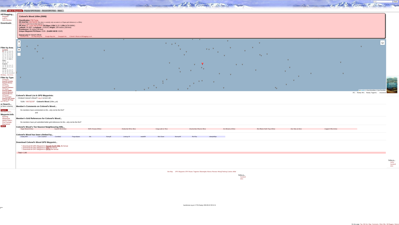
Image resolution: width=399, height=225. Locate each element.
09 (10, 53)
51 (10, 71)
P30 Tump (34, 20)
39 (5, 67)
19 (10, 56)
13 (7, 54)
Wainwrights (203, 171)
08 (7, 53)
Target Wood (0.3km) (27, 129)
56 (10, 73)
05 (12, 51)
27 (5, 59)
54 (5, 73)
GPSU (2, 33)
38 (3, 67)
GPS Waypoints (180, 171)
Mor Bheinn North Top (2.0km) (266, 129)
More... (60, 11)
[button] (202, 63)
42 (12, 67)
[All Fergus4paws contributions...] (71, 136)
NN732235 (33, 22)
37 (12, 65)
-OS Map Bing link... (37, 36)
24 (10, 57)
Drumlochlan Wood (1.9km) (197, 129)
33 (3, 65)
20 (12, 56)
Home (3, 11)
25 (12, 57)
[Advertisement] (200, 188)
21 (3, 57)
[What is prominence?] (44, 29)
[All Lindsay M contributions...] (122, 136)
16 (3, 56)
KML (2, 37)
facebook (393, 164)
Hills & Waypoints (15, 11)
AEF (2, 40)
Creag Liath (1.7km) (161, 129)
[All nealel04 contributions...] (140, 136)
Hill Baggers (390, 224)
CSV (2, 44)
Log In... (42, 113)
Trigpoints (196, 171)
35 (7, 65)
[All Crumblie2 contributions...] (54, 136)
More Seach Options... (6, 111)
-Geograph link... (63, 36)
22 (5, 57)
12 (5, 54)
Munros (209, 171)
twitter (392, 162)
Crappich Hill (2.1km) (330, 129)
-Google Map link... (50, 36)
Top (361, 224)
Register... (25, 113)
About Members (7, 20)
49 (5, 71)
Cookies (229, 171)
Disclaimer (6, 124)
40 (7, 67)
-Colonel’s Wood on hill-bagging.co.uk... (81, 36)
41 (10, 67)
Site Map (170, 171)
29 (12, 59)
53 (3, 73)
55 (7, 73)
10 (12, 53)
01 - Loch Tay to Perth (34, 25)
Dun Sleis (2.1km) (296, 129)
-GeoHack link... (25, 36)
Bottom (397, 224)
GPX (2, 26)
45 (7, 70)
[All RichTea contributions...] (191, 136)
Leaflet (362, 90)
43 (3, 70)
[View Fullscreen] (19, 54)
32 (7, 62)
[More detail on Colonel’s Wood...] (36, 101)
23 (7, 57)
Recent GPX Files (49, 11)
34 (5, 65)
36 (10, 65)
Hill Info (365, 224)
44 (5, 70)
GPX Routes (189, 171)
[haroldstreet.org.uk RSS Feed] (174, 171)
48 (3, 71)
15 (12, 54)
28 (7, 59)
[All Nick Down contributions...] (157, 136)
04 (10, 51)
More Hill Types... (5, 101)
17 (5, 56)
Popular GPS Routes (32, 11)
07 (5, 53)
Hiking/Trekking (222, 171)
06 (3, 53)
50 (7, 71)
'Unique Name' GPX (7, 29)
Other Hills (382, 224)
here (23, 24)
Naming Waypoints (6, 117)
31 (5, 62)
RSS (391, 166)
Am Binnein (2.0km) (229, 129)
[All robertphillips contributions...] (208, 136)
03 (7, 51)
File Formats (7, 122)
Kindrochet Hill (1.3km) (129, 129)
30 (3, 62)
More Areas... (10, 75)
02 (5, 51)
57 (14, 73)
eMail (234, 171)
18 (7, 56)
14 (9, 54)
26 (3, 59)
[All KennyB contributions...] (105, 136)
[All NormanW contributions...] (174, 136)
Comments (375, 224)
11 (3, 54)
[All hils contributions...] (88, 136)
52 (12, 71)
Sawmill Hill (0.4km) (60, 129)
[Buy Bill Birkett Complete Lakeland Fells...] (392, 93)
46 (10, 70)
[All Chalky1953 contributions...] (20, 136)
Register (5, 16)
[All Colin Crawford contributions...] (37, 136)
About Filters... (7, 120)
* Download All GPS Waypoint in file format (44, 146)
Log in (40, 98)
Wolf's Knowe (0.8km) (94, 129)
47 (12, 70)
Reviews (214, 171)
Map (370, 224)
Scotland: (5, 50)
